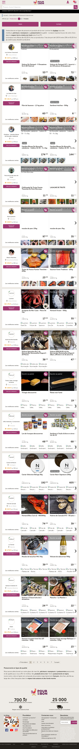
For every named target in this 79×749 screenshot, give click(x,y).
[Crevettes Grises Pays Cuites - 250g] (61, 120)
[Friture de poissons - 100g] (34, 326)
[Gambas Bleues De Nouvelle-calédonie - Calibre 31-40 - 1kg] (25, 161)
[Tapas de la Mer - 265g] (43, 120)
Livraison (25, 720)
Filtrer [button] (58, 24)
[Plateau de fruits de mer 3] (52, 572)
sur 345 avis (15, 388)
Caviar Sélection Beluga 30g (32, 474)
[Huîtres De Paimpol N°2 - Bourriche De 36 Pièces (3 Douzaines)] (70, 79)
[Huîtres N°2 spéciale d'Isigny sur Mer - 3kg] (70, 243)
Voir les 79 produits (11, 512)
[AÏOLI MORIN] (61, 571)
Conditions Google (65, 729)
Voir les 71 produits (11, 553)
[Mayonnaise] (43, 571)
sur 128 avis (15, 429)
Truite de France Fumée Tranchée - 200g (34, 270)
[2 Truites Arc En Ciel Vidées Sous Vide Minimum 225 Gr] (43, 202)
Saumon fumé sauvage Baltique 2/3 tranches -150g (63, 639)
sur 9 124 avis (14, 304)
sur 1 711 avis (14, 509)
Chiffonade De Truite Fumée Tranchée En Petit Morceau (32, 188)
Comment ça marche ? (29, 718)
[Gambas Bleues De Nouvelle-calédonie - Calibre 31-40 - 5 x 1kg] (43, 161)
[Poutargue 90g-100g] (61, 284)
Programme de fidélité (29, 724)
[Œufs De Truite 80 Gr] (25, 202)
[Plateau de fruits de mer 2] (25, 572)
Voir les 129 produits (11, 308)
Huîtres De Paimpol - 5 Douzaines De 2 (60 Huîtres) (34, 65)
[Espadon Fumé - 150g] (25, 284)
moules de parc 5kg (57, 228)
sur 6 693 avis (14, 58)
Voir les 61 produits (11, 266)
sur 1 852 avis (14, 591)
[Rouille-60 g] (70, 571)
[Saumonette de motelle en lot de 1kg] (61, 243)
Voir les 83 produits (11, 594)
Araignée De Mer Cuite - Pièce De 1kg (34, 311)
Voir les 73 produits (11, 391)
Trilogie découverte (29, 392)
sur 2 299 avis (14, 345)
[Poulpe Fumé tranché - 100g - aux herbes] (34, 284)
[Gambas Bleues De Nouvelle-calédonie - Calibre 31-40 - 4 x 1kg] (52, 161)
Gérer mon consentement (69, 744)
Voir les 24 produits (11, 186)
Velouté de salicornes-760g (60, 557)
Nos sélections (27, 726)
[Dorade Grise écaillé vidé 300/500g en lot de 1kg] (52, 243)
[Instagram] (16, 730)
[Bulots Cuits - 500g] (52, 531)
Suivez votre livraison (47, 723)
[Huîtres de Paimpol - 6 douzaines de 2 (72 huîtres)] (25, 79)
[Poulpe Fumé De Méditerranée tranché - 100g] (70, 284)
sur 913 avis (15, 222)
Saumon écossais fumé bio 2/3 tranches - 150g (33, 639)
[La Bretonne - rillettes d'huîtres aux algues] (34, 79)
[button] (20, 18)
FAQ (42, 721)
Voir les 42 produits (11, 432)
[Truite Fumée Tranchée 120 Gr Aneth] (52, 202)
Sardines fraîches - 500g (59, 105)
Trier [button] (20, 24)
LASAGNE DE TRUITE (57, 187)
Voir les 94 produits (11, 471)
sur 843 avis (15, 182)
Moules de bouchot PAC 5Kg (32, 557)
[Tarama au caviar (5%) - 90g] (70, 654)
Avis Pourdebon (27, 728)
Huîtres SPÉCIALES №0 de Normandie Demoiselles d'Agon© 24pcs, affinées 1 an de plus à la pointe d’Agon (62, 354)
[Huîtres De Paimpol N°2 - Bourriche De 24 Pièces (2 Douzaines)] (43, 79)
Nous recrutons (45, 725)
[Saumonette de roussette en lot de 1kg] (34, 243)
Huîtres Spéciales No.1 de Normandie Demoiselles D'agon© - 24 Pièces (34, 353)
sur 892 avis (15, 263)
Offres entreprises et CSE (48, 738)
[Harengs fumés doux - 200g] (43, 654)
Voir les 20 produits (11, 348)
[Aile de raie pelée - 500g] (43, 243)
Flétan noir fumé (56, 392)
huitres (55, 30)
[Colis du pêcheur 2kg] (25, 243)
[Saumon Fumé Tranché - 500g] (43, 284)
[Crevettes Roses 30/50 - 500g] (34, 120)
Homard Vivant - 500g (58, 310)
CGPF (22, 744)
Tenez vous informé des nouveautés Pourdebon (67, 718)
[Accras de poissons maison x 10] (61, 326)
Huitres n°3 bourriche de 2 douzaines (31, 598)
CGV (14, 744)
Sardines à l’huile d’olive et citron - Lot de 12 (63, 434)
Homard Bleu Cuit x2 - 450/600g (34, 516)
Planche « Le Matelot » (58, 598)
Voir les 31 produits (11, 61)
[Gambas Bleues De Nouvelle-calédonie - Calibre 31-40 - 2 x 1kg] (34, 161)
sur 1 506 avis (14, 632)
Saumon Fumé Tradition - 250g (61, 269)
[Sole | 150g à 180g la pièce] (25, 120)
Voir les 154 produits (11, 103)
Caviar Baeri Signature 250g (60, 474)
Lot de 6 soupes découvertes (32, 433)
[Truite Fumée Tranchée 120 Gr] (34, 202)
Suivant (56, 662)
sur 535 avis (15, 550)
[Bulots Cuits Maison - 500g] (52, 120)
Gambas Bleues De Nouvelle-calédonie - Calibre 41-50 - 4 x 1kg (62, 147)
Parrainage (26, 722)
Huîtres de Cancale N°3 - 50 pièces (63, 516)
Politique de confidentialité (65, 740)
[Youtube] (11, 730)
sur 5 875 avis (14, 99)
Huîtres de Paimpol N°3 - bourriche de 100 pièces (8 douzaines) (63, 65)
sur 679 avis (15, 141)
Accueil (5, 15)
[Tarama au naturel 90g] (43, 490)
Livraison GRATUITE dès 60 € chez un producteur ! (16, 10)
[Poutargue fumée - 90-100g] (52, 284)
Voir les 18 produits (11, 145)
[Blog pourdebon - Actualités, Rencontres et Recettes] (11, 721)
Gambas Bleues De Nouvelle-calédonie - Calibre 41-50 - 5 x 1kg (34, 147)
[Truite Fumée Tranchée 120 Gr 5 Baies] (70, 202)
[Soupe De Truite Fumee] (61, 202)
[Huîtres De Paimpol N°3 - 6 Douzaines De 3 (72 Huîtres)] (61, 79)
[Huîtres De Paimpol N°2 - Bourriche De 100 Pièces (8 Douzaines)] (52, 79)
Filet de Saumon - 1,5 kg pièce (33, 105)
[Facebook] (6, 730)
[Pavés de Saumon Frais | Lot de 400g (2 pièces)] (70, 120)
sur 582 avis (15, 468)
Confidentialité (70, 728)
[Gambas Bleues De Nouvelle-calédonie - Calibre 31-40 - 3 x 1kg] (61, 161)
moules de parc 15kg (29, 228)
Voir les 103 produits (11, 226)
